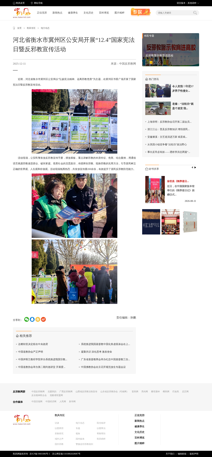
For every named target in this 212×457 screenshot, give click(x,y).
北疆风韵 (52, 391)
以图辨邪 (59, 428)
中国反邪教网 (38, 391)
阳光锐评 (101, 423)
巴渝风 (175, 391)
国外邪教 (59, 444)
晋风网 (135, 391)
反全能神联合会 (39, 395)
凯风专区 (31, 28)
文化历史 (88, 12)
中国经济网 (50, 401)
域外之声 (59, 439)
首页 (19, 28)
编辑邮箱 (182, 454)
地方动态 (45, 28)
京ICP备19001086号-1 (39, 454)
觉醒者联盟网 (56, 395)
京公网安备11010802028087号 (66, 454)
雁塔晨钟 (155, 391)
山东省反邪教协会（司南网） (114, 391)
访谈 (57, 423)
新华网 (72, 401)
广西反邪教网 (65, 391)
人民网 (62, 401)
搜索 (195, 12)
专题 (78, 428)
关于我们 (170, 454)
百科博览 (104, 12)
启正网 (185, 391)
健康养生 (73, 12)
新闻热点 (57, 12)
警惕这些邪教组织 (84, 444)
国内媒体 (80, 439)
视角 (78, 433)
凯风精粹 (101, 439)
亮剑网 (144, 391)
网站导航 (38, 3)
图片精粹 (119, 12)
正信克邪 (42, 12)
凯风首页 (20, 3)
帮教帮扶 (101, 433)
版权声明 (194, 454)
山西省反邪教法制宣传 (86, 391)
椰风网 (166, 391)
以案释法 (101, 428)
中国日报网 (37, 401)
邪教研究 (59, 433)
